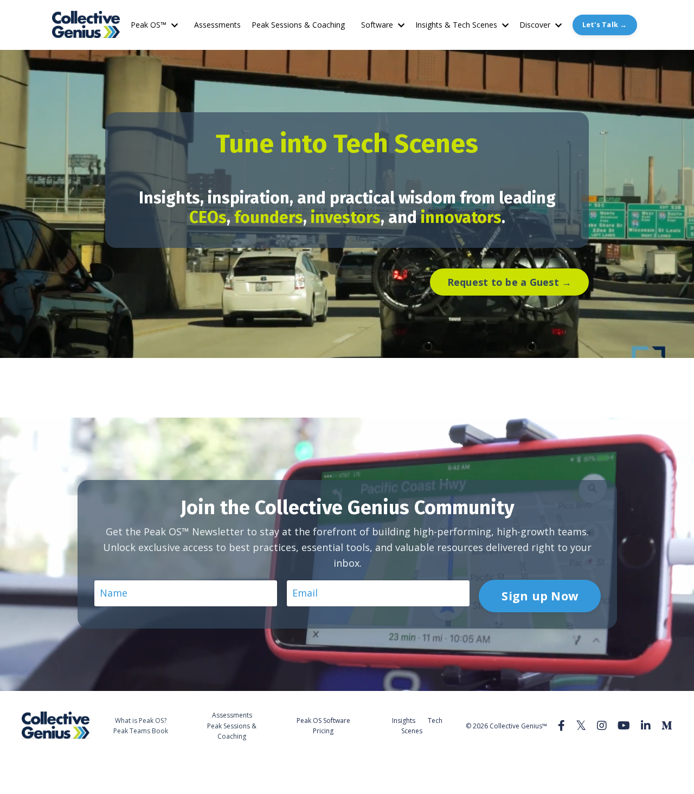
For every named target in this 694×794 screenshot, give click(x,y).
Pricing (323, 730)
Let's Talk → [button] (604, 24)
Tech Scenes (421, 725)
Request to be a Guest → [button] (509, 282)
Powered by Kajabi (639, 766)
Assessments (217, 25)
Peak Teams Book (140, 730)
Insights (403, 720)
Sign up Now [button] (540, 596)
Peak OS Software (323, 720)
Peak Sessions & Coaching (298, 25)
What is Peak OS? (140, 720)
